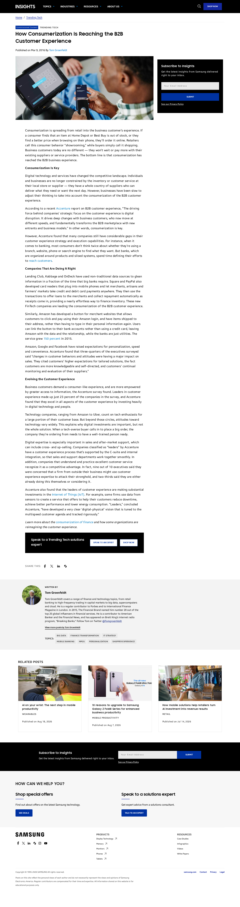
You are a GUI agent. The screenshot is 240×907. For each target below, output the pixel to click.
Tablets (99, 859)
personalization (98, 641)
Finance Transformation (85, 635)
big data (61, 635)
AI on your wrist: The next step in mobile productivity (49, 707)
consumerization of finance (74, 522)
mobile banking (65, 641)
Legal (222, 872)
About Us (113, 6)
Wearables (29, 714)
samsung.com (190, 872)
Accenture (63, 208)
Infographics (182, 844)
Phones (99, 854)
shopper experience (123, 641)
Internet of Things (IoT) (68, 494)
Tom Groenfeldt (58, 50)
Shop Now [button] (128, 543)
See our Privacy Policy (172, 104)
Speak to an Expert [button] (103, 543)
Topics (47, 6)
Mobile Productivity (105, 718)
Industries (67, 6)
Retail (166, 714)
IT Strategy (109, 635)
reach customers (40, 261)
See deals (24, 813)
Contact (203, 872)
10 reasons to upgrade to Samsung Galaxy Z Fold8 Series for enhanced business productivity (115, 709)
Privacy (213, 872)
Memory (100, 844)
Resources (91, 6)
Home (19, 17)
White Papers (183, 854)
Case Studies (183, 839)
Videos (180, 849)
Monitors (100, 849)
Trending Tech (34, 17)
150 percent (52, 338)
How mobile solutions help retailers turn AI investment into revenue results (189, 707)
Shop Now (212, 6)
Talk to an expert (134, 813)
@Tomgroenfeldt (112, 621)
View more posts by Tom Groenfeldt (62, 627)
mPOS (82, 641)
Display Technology (104, 839)
